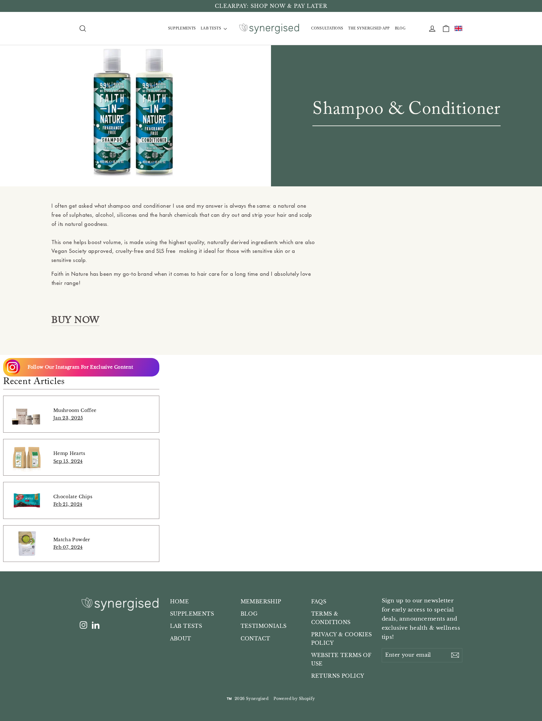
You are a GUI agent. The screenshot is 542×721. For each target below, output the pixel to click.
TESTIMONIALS (264, 626)
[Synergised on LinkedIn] (95, 625)
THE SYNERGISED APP (369, 28)
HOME (179, 602)
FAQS (319, 602)
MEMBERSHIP (261, 602)
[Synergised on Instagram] (83, 625)
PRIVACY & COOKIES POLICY (341, 639)
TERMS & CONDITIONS (331, 618)
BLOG (400, 28)
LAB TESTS (211, 28)
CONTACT (255, 639)
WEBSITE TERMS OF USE (341, 659)
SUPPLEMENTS (182, 28)
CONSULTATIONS (327, 28)
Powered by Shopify (294, 698)
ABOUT (180, 639)
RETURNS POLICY (337, 676)
